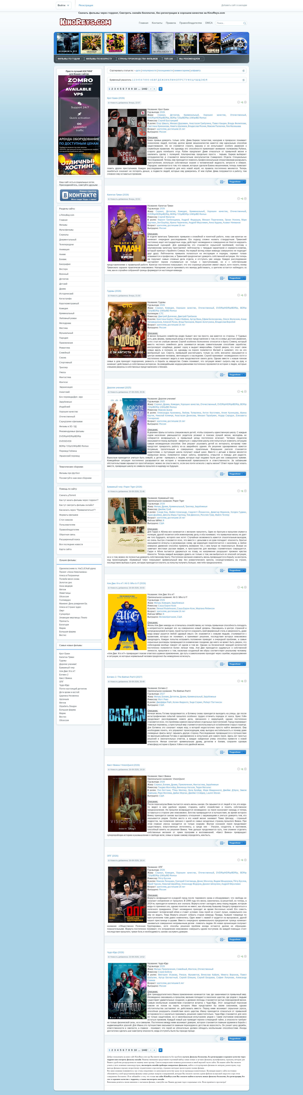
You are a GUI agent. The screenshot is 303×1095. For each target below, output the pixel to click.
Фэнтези (192, 969)
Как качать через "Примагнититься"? (77, 510)
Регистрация (86, 5)
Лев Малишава (233, 126)
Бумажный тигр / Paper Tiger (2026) (124, 487)
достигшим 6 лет (175, 983)
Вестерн (63, 269)
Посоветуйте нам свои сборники (75, 478)
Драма (166, 404)
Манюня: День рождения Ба (73, 603)
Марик (62, 628)
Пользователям (67, 525)
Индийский (64, 407)
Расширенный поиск (69, 539)
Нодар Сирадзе (226, 415)
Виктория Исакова (167, 975)
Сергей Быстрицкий (168, 120)
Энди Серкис (195, 702)
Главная (143, 23)
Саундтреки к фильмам (70, 421)
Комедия (182, 211)
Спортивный (65, 362)
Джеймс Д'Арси (230, 790)
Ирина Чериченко (179, 222)
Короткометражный (69, 303)
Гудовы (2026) (114, 291)
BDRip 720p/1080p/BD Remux (74, 446)
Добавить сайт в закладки (234, 5)
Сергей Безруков (206, 977)
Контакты (157, 23)
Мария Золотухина (204, 322)
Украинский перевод (69, 456)
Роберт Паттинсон (212, 702)
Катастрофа (65, 298)
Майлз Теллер (222, 515)
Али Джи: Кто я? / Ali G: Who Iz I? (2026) (126, 583)
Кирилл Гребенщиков (169, 220)
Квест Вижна (65, 678)
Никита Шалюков (178, 126)
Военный (63, 274)
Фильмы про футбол (69, 473)
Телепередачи (66, 244)
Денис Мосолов (205, 881)
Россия (162, 132)
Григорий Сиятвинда (185, 881)
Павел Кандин (219, 123)
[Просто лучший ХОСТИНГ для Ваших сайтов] (79, 174)
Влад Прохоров (186, 322)
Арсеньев (64, 699)
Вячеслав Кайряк (210, 975)
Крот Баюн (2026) (116, 98)
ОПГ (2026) (112, 856)
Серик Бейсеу (165, 972)
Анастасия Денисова (185, 415)
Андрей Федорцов (190, 220)
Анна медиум (65, 586)
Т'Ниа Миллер (179, 790)
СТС (161, 313)
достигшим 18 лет (176, 518)
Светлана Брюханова (158, 126)
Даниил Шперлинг (211, 884)
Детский (63, 284)
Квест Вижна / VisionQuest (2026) (123, 765)
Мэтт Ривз (163, 699)
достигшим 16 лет (176, 129)
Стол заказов (66, 520)
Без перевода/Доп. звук (71, 397)
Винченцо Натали (186, 787)
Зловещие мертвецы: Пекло (73, 617)
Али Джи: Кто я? (67, 671)
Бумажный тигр (67, 667)
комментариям (181, 70)
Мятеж (62, 589)
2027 (162, 694)
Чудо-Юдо (64, 685)
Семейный (181, 969)
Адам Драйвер (154, 515)
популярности (149, 70)
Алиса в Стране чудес (70, 607)
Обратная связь (67, 534)
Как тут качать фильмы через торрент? (78, 500)
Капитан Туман (66, 657)
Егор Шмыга (163, 123)
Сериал (161, 115)
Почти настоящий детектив (73, 689)
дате (138, 70)
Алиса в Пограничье (69, 575)
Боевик (165, 696)
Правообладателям (190, 23)
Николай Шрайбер (171, 884)
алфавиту (196, 70)
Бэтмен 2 (63, 674)
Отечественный (238, 115)
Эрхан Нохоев (232, 220)
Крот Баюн (64, 653)
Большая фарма (67, 631)
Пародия (63, 338)
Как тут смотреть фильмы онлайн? (76, 505)
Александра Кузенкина (169, 413)
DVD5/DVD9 (65, 441)
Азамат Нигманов (231, 222)
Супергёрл (64, 614)
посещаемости (165, 70)
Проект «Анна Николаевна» (73, 572)
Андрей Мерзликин (198, 222)
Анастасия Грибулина (200, 123)
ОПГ (61, 681)
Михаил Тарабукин (207, 415)
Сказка (62, 357)
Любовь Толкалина (191, 413)
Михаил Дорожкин (179, 123)
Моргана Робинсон (205, 608)
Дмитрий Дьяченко (167, 316)
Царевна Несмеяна (69, 696)
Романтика (64, 348)
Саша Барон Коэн (167, 605)
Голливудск (64, 600)
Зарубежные (201, 506)
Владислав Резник (197, 126)
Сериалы (64, 235)
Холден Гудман (238, 512)
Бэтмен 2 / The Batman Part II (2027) (124, 677)
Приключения (185, 784)
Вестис (62, 635)
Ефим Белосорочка (212, 319)
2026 (162, 112)
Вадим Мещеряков (223, 881)
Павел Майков (181, 319)
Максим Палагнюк (216, 126)
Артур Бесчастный (168, 977)
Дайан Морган (180, 793)
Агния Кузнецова (230, 413)
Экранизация (66, 387)
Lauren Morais (213, 793)
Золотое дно (65, 582)
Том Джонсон (193, 515)
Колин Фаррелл (180, 702)
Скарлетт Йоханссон (198, 512)
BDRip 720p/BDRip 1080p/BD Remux (188, 118)
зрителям (161, 129)
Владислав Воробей (225, 322)
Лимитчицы (65, 593)
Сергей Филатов (166, 217)
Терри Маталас (203, 787)
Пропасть (64, 621)
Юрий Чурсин (154, 884)
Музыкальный (66, 333)
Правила (171, 23)
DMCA (209, 23)
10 (135, 89)
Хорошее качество (214, 115)
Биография (64, 264)
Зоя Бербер (163, 222)
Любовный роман (68, 318)
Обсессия (64, 596)
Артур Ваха (195, 319)
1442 (144, 89)
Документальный (67, 239)
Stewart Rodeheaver (166, 608)
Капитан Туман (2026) (118, 194)
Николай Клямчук (164, 415)
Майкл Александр (178, 512)
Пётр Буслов (164, 878)
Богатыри (64, 624)
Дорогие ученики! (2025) (119, 387)
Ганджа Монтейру (167, 787)
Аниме (62, 254)
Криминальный (191, 115)
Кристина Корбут (165, 319)
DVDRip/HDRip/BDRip (158, 118)
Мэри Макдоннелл (212, 790)
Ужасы (62, 372)
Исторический (66, 293)
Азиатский (64, 392)
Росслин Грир (207, 515)
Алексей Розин (170, 322)
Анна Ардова (215, 222)
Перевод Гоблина (68, 451)
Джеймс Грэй (164, 509)
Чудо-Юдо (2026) (115, 952)
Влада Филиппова (237, 123)
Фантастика (199, 784)
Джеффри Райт (164, 702)
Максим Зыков (165, 410)
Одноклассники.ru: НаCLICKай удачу (77, 568)
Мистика (63, 328)
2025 (162, 401)
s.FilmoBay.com (66, 215)
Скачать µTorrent (67, 495)
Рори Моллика (165, 793)
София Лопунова (225, 977)
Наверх (160, 88)
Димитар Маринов (220, 512)
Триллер (189, 506)
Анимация (64, 249)
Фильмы (63, 225)
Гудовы (62, 660)
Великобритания (167, 617)
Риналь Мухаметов (189, 975)
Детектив (174, 115)
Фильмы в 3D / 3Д (67, 426)
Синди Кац (162, 512)
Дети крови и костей (69, 692)
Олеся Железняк (231, 319)
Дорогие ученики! (67, 664)
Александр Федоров (191, 884)
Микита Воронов (229, 975)
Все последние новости (71, 544)
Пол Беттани (164, 790)
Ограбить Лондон (68, 706)
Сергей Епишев (187, 977)
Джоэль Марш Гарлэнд (174, 515)
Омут (61, 610)
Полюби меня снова (69, 579)
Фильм (157, 506)
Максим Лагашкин (165, 881)
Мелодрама (65, 323)
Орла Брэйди (194, 790)
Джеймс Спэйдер (196, 793)
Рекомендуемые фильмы (71, 431)
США (161, 523)
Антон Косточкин (211, 413)
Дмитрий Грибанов (187, 316)
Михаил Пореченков (212, 220)
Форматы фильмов (68, 515)
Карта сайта (65, 549)
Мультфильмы (66, 230)
